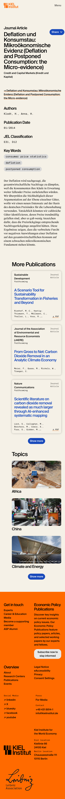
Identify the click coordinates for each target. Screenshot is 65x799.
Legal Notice (41, 667)
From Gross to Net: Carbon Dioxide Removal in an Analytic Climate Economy (35, 356)
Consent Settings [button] (44, 678)
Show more (36, 441)
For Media (41, 699)
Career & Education (15, 614)
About (7, 672)
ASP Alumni (11, 629)
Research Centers (14, 676)
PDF (57, 316)
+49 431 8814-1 (44, 709)
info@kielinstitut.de (47, 713)
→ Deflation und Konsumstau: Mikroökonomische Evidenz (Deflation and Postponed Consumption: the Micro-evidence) (32, 94)
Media (7, 617)
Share (55, 32)
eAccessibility (42, 670)
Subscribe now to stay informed (48, 653)
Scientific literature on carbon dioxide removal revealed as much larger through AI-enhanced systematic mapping (33, 407)
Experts (8, 610)
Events (8, 683)
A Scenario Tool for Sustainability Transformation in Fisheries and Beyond (36, 296)
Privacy (38, 674)
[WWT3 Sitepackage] (15, 5)
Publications (11, 680)
